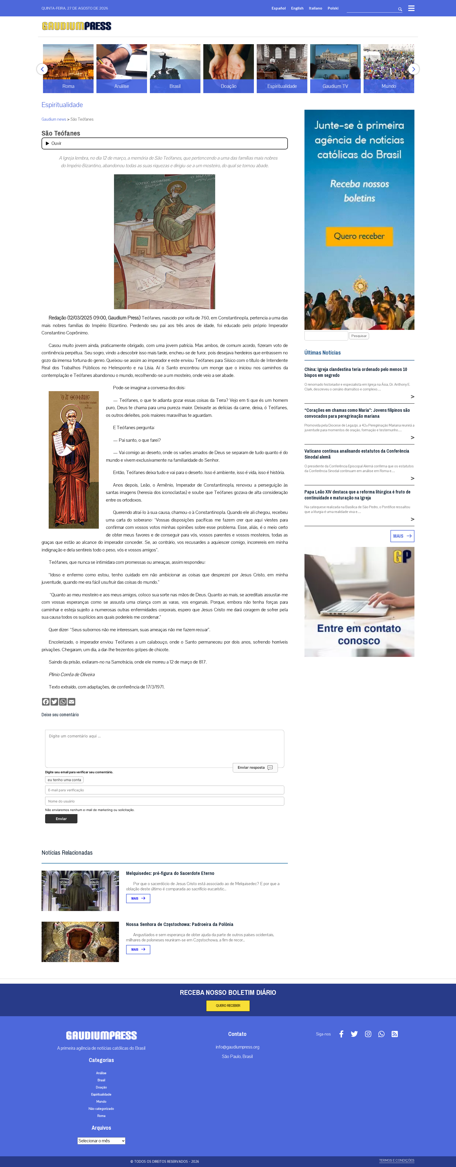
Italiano (315, 8)
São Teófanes (61, 133)
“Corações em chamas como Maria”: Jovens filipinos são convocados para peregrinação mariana (357, 413)
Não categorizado (101, 1109)
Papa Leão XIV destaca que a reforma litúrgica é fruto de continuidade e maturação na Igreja (357, 495)
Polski (333, 8)
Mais (135, 898)
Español (279, 8)
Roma (101, 1116)
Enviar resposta (251, 767)
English (297, 8)
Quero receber (228, 1006)
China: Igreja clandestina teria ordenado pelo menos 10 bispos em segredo (355, 372)
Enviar (61, 818)
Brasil (101, 1080)
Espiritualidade (62, 104)
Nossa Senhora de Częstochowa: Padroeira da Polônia (179, 924)
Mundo (101, 1102)
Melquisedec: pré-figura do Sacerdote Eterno (170, 873)
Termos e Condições (396, 1160)
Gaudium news (54, 119)
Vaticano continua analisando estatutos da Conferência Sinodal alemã (356, 454)
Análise (101, 1073)
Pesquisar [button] (359, 336)
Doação (101, 1087)
